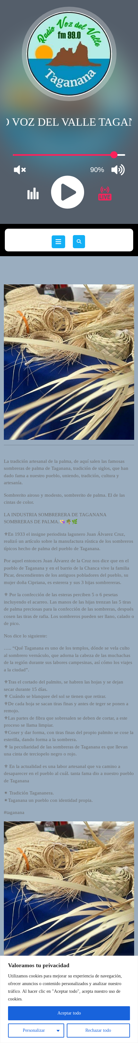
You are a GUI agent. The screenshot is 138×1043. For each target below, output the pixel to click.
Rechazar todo (98, 1030)
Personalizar (34, 1030)
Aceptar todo (69, 1013)
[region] (69, 999)
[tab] (58, 241)
